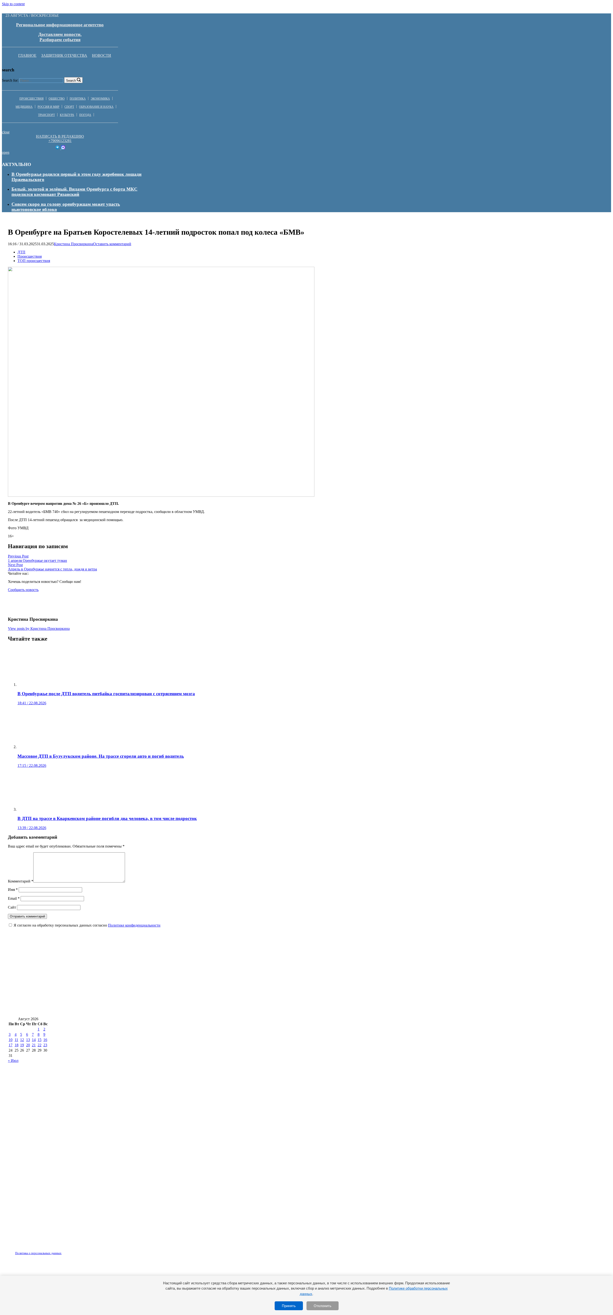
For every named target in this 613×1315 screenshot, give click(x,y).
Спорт (69, 106)
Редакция (34, 1250)
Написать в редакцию (60, 136)
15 (39, 1040)
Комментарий (20, 881)
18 (16, 1045)
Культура (67, 115)
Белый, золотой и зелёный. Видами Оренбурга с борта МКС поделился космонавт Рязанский (74, 192)
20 (28, 1045)
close (6, 132)
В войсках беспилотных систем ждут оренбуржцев (431, 995)
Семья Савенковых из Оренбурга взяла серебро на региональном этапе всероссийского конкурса (380, 981)
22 (39, 1045)
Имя (13, 890)
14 (34, 1040)
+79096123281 (60, 141)
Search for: (10, 80)
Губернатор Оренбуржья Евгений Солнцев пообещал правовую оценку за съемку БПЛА (286, 995)
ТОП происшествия (33, 261)
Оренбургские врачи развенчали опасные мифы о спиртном (70, 981)
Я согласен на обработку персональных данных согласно (87, 925)
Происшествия (31, 98)
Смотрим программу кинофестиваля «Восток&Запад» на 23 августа (79, 1009)
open (5, 152)
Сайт (12, 907)
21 (34, 1045)
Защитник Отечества (64, 55)
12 (22, 1040)
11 (16, 1040)
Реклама (57, 1250)
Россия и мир (48, 106)
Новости (101, 55)
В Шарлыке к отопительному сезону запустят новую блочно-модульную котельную (431, 966)
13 (28, 1040)
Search (71, 80)
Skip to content (13, 4)
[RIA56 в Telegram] (58, 148)
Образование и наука (96, 106)
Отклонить (322, 1306)
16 (45, 1040)
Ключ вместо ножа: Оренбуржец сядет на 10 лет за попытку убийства (205, 981)
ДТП (21, 252)
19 (22, 1045)
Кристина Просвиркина (73, 244)
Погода (85, 115)
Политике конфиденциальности (134, 925)
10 (10, 1040)
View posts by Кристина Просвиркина (39, 628)
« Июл (13, 1061)
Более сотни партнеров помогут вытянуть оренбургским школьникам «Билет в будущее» (101, 995)
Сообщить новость (23, 590)
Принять (289, 1306)
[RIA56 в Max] (63, 148)
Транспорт (46, 115)
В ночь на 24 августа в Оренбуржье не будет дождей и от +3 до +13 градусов (265, 966)
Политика (78, 98)
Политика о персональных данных (38, 1253)
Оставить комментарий (112, 244)
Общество (57, 98)
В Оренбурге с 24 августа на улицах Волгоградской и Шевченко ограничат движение (97, 966)
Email (14, 898)
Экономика (100, 98)
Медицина (24, 106)
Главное (27, 55)
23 (45, 1045)
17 (10, 1045)
